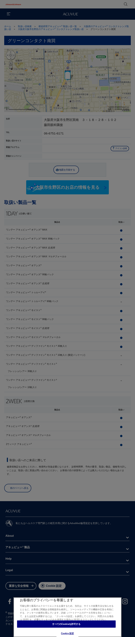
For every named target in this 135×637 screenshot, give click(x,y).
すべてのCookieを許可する (66, 624)
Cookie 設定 (67, 633)
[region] (67, 617)
